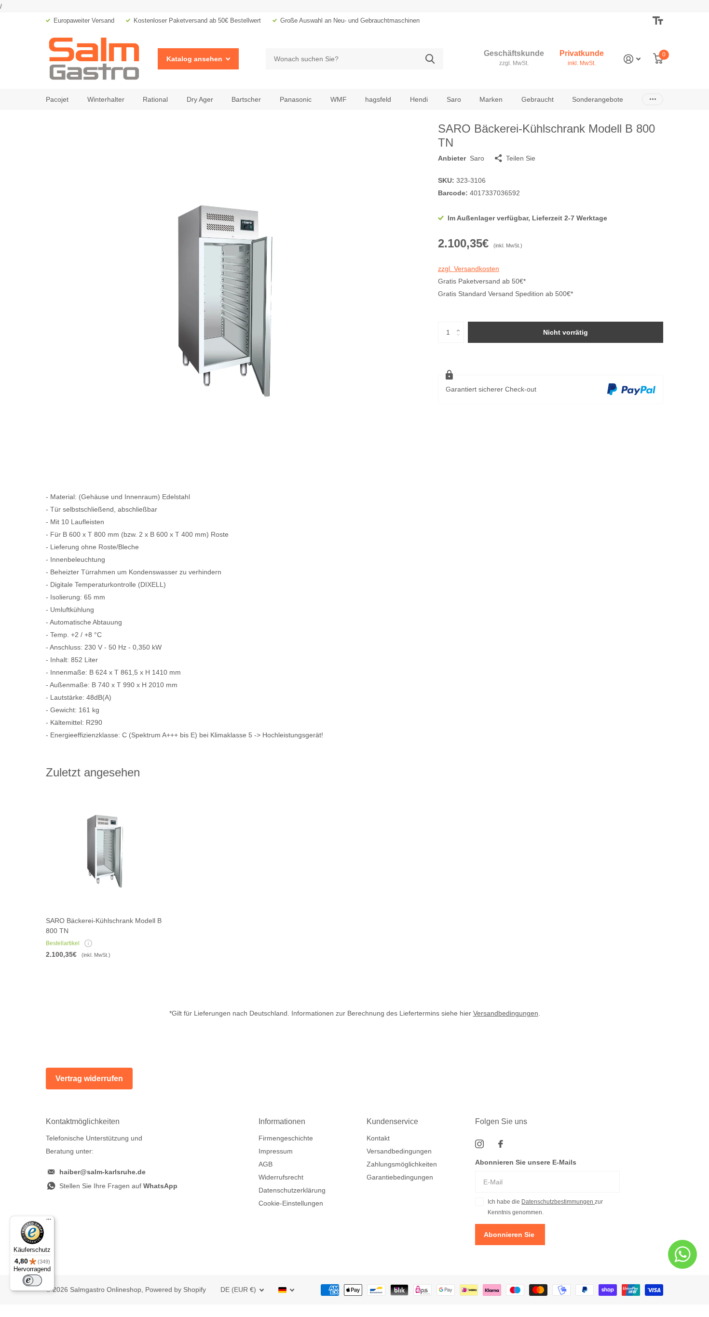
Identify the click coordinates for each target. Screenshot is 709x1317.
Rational (155, 99)
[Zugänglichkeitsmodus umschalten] (658, 20)
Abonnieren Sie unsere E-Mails (525, 1162)
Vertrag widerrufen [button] (89, 1078)
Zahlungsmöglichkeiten (402, 1164)
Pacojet (57, 99)
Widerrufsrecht (281, 1177)
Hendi (419, 99)
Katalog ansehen (195, 59)
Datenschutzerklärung (292, 1190)
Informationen (282, 1121)
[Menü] (49, 1221)
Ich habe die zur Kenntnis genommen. (545, 1207)
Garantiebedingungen (400, 1177)
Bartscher (246, 99)
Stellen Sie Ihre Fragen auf (118, 1186)
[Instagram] (479, 1144)
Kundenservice (392, 1121)
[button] (460, 324)
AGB (266, 1164)
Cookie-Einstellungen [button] (291, 1203)
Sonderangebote (597, 99)
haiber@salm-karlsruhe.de (102, 1172)
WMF (338, 99)
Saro (454, 99)
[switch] (32, 1280)
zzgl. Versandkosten (468, 268)
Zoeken (430, 59)
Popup (88, 943)
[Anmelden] (632, 59)
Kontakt (378, 1138)
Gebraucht (537, 99)
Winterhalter (105, 99)
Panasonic (296, 99)
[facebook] (500, 1144)
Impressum (276, 1151)
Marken (491, 99)
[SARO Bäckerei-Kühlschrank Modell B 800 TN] (104, 851)
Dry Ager (200, 99)
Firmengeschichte (286, 1138)
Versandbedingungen (505, 1013)
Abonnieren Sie (510, 1234)
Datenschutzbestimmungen (558, 1201)
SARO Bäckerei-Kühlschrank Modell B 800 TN (104, 926)
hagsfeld (378, 99)
